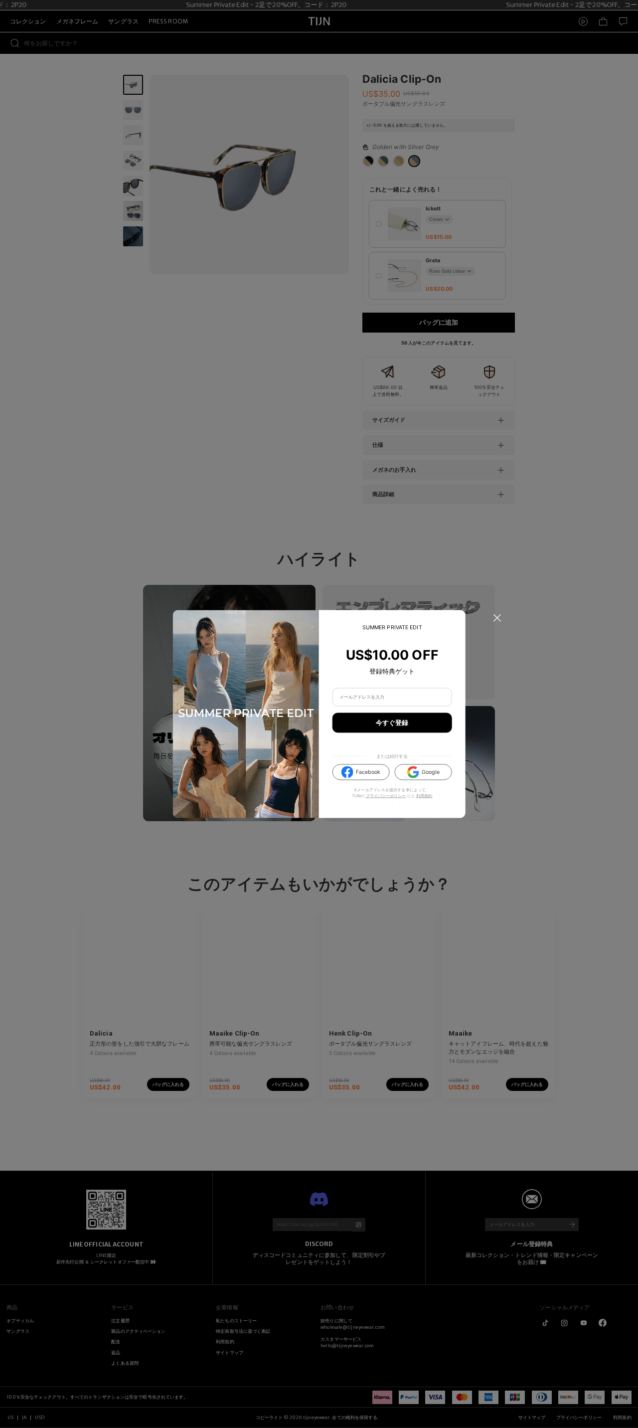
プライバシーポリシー (386, 795)
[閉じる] (497, 618)
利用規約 (424, 795)
